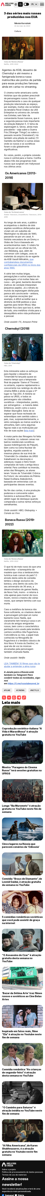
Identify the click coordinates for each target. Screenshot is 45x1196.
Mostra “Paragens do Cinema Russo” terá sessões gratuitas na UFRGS (22, 770)
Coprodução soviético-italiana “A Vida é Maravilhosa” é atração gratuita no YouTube (22, 731)
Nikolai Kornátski (22, 23)
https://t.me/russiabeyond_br (23, 683)
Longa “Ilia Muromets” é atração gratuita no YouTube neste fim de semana (21, 808)
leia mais (29, 430)
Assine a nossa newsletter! (15, 1182)
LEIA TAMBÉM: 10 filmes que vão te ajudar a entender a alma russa (22, 665)
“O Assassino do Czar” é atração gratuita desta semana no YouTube (21, 958)
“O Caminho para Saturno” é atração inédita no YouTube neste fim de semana (22, 1110)
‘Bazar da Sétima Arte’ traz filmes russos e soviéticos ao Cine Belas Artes (22, 996)
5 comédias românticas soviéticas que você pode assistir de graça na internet (22, 920)
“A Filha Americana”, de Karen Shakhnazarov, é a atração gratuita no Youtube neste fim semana (20, 1150)
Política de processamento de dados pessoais (22, 1172)
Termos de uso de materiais (14, 1175)
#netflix (34, 690)
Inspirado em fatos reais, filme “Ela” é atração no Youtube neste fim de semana (22, 1034)
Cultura (17, 31)
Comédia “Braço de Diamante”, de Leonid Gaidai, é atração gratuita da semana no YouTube (22, 881)
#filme (7, 690)
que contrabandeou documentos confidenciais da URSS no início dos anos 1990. (22, 263)
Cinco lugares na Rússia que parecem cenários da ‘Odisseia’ (20, 845)
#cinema (20, 690)
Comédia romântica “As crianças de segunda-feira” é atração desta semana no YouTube (21, 1072)
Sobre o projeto (9, 1169)
